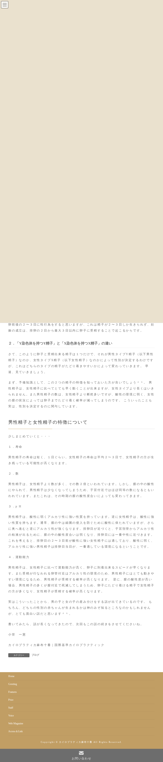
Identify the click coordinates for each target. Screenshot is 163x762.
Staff (10, 707)
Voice (11, 715)
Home (11, 676)
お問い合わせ (81, 758)
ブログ (35, 654)
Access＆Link (15, 731)
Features (12, 691)
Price (10, 699)
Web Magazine (15, 723)
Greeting (12, 684)
